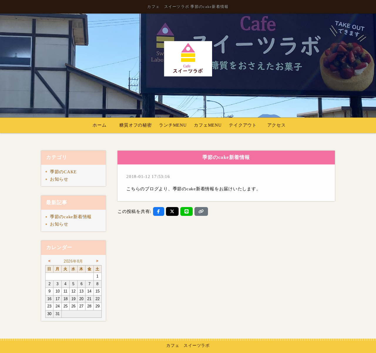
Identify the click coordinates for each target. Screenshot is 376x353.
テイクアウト (243, 125)
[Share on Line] (186, 211)
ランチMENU (173, 125)
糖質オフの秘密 (135, 125)
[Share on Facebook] (158, 211)
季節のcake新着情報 (71, 216)
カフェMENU (207, 125)
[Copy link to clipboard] (201, 211)
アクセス (276, 125)
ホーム (99, 125)
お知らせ (59, 179)
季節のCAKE (63, 171)
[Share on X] (172, 211)
